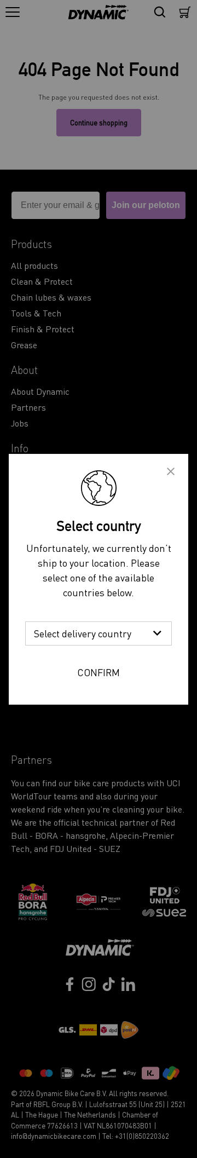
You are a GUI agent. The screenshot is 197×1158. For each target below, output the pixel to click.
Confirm (98, 672)
